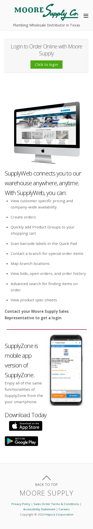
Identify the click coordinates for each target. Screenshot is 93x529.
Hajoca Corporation (59, 514)
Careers (64, 509)
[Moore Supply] (46, 18)
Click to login (46, 64)
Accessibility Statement (39, 509)
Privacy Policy (20, 504)
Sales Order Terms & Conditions (56, 504)
